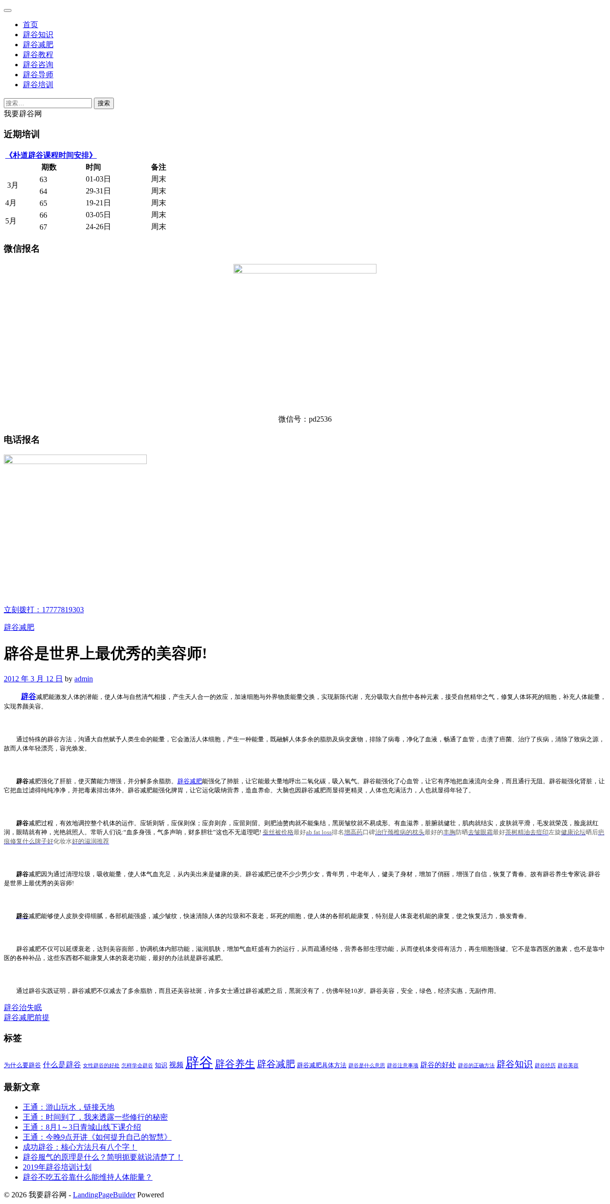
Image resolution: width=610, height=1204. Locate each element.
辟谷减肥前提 (27, 1017)
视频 (176, 1065)
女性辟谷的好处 (101, 1065)
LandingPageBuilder (104, 1195)
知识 (161, 1065)
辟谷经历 (545, 1065)
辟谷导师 (38, 75)
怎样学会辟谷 (137, 1065)
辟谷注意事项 (402, 1065)
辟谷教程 (38, 55)
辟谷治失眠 (23, 1007)
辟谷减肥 (38, 44)
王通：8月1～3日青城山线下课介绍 (82, 1127)
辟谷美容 (568, 1065)
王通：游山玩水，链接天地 (68, 1107)
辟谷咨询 (38, 65)
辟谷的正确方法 (476, 1065)
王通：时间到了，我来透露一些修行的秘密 (95, 1117)
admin (83, 679)
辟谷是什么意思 (366, 1065)
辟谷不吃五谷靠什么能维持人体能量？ (87, 1177)
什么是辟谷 (62, 1065)
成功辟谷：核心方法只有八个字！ (80, 1147)
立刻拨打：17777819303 (44, 610)
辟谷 (28, 696)
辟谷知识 (38, 34)
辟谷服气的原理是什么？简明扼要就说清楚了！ (103, 1157)
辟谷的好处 (438, 1065)
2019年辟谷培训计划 (57, 1167)
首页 (30, 24)
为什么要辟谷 (22, 1065)
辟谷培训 (38, 85)
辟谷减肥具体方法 (321, 1065)
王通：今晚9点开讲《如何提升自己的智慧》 (97, 1137)
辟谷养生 (235, 1064)
